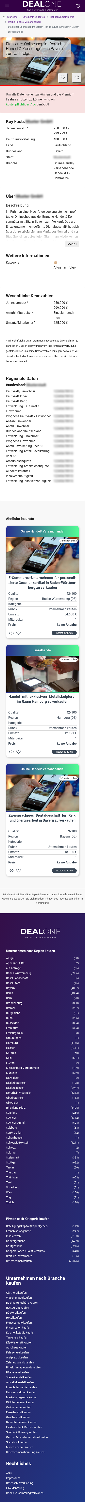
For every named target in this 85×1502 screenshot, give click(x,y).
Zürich (10, 1202)
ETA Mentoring (15, 1488)
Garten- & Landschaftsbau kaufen (27, 1437)
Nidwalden (12, 1077)
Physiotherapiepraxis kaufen (23, 1367)
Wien (9, 1192)
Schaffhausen (14, 1137)
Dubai (9, 1018)
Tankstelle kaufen (16, 1337)
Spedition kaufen (16, 1442)
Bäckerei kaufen (16, 1312)
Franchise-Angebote (18, 1231)
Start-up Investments (19, 1256)
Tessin (10, 1167)
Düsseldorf (12, 1023)
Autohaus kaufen (16, 1347)
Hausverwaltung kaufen (21, 1392)
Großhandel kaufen (18, 1417)
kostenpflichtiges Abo (21, 104)
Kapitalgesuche (15, 1241)
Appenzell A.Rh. (15, 963)
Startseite (12, 17)
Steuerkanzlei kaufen (19, 1377)
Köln (9, 1057)
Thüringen (12, 1177)
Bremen (11, 1008)
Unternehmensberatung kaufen (25, 1452)
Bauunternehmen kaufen (21, 1422)
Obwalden (12, 1102)
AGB (9, 1473)
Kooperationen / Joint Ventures (25, 1251)
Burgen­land (13, 1013)
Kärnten (11, 1052)
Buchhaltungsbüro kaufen (22, 1302)
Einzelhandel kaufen (18, 1412)
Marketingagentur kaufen (21, 1397)
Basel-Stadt (13, 983)
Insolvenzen (13, 1236)
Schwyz (11, 1147)
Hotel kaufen (14, 1317)
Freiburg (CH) (14, 1032)
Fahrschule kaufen (17, 1352)
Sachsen (11, 1117)
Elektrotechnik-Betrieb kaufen (24, 1427)
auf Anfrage (13, 968)
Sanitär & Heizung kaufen (21, 1432)
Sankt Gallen (14, 1132)
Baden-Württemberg (18, 973)
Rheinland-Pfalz (16, 1107)
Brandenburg (14, 1003)
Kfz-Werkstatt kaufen (19, 1342)
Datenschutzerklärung (19, 1483)
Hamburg (12, 1042)
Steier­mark (12, 1157)
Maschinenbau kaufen (19, 1447)
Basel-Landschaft (17, 978)
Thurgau (11, 1172)
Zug (8, 1197)
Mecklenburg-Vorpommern (22, 1067)
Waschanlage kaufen (19, 1297)
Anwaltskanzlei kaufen (20, 1382)
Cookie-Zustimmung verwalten (24, 1493)
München (12, 1072)
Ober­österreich (15, 1097)
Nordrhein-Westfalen (18, 1092)
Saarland (11, 1112)
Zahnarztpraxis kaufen (20, 1362)
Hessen (10, 1047)
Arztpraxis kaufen (17, 1357)
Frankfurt (12, 1028)
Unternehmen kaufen (34, 17)
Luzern (10, 1062)
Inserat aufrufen (64, 633)
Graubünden (14, 1037)
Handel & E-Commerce (62, 17)
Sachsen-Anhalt (16, 1122)
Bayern (10, 988)
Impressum (13, 1478)
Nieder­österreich (16, 1082)
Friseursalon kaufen (18, 1327)
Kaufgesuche (14, 1246)
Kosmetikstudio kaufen (20, 1332)
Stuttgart (11, 1162)
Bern (9, 998)
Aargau (10, 958)
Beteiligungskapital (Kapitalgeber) (27, 1226)
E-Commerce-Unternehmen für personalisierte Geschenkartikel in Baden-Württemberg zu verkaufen (42, 583)
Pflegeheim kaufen (17, 1372)
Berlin (9, 993)
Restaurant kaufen (17, 1307)
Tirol (8, 1182)
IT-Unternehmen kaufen (20, 1402)
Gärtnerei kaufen (16, 1292)
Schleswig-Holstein (17, 1142)
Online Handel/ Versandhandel (24, 22)
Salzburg (11, 1127)
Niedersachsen (15, 1087)
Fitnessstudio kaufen (19, 1322)
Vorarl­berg (12, 1187)
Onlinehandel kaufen (18, 1407)
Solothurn (12, 1152)
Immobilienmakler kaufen (21, 1387)
